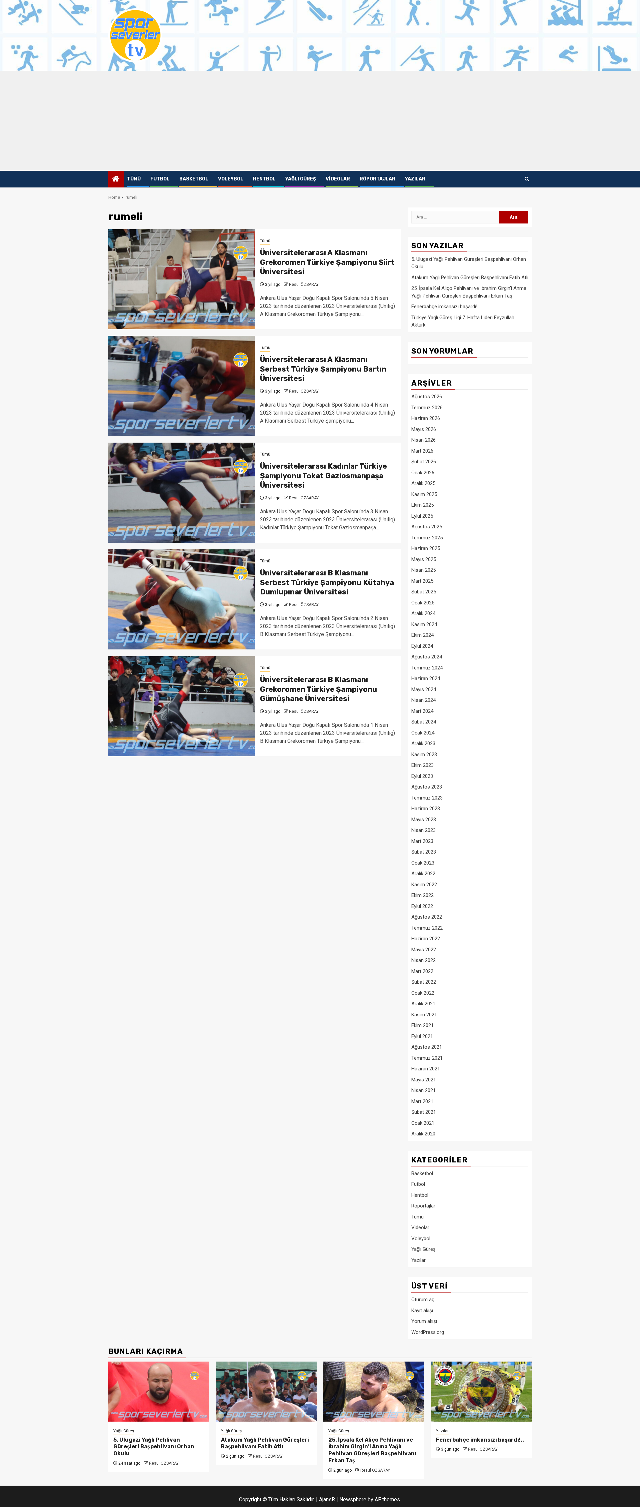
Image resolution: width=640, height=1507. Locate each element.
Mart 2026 (422, 451)
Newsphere (352, 1499)
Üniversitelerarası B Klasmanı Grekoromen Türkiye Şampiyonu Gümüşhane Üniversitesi (318, 689)
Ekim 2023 (422, 765)
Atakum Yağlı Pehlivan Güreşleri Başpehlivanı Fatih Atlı (469, 278)
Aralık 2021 (423, 1004)
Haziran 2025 (425, 548)
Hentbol (264, 179)
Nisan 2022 (423, 960)
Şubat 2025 (423, 592)
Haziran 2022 (425, 939)
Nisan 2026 (423, 440)
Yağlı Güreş (300, 179)
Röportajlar (377, 179)
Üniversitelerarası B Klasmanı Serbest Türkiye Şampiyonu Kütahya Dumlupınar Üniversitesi (327, 582)
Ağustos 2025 (426, 527)
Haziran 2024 (425, 678)
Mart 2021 (422, 1101)
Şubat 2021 (423, 1112)
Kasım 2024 (424, 624)
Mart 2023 (422, 841)
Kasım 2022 (424, 885)
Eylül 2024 (422, 646)
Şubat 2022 (423, 982)
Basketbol (193, 179)
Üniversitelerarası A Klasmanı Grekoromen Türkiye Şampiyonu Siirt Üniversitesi (327, 262)
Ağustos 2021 (426, 1047)
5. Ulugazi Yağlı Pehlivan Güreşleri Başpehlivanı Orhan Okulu (153, 1447)
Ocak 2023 (422, 863)
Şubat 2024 (423, 722)
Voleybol (230, 179)
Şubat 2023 (423, 852)
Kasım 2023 (424, 754)
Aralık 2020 (423, 1134)
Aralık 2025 (423, 483)
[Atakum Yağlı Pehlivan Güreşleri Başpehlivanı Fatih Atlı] (266, 1392)
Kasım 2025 (424, 494)
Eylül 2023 (422, 776)
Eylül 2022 (422, 906)
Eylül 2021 (422, 1036)
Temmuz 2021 (427, 1058)
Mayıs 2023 (423, 820)
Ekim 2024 (422, 635)
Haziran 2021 (425, 1069)
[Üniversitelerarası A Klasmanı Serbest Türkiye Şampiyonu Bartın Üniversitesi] (181, 386)
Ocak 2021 (422, 1123)
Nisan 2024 (423, 700)
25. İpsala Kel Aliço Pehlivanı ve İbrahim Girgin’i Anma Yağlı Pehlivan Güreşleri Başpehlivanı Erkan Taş (372, 1450)
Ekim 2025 (422, 505)
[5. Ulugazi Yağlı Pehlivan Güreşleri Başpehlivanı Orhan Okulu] (158, 1392)
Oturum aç (422, 1300)
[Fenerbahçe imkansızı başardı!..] (481, 1392)
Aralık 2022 (423, 874)
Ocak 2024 (422, 733)
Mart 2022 (422, 971)
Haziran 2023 (425, 809)
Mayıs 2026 (423, 429)
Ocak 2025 (422, 603)
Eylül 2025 (422, 516)
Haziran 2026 (425, 418)
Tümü (134, 179)
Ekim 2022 (422, 895)
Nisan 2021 (423, 1090)
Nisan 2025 (423, 570)
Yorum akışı (424, 1321)
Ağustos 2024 (426, 657)
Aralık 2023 (423, 743)
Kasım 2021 (424, 1015)
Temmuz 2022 (427, 928)
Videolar (338, 179)
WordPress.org (427, 1332)
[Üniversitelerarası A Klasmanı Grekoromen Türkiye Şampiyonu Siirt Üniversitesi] (181, 279)
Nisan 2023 (423, 830)
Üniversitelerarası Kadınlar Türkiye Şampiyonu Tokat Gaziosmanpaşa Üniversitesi (323, 476)
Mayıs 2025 (423, 559)
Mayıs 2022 (423, 950)
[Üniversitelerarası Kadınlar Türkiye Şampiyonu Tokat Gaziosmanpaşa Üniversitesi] (181, 493)
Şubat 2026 (423, 462)
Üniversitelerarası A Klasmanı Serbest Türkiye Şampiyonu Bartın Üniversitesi (323, 369)
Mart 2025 (422, 581)
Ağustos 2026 (426, 397)
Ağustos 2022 (426, 917)
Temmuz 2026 (427, 408)
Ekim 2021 (422, 1025)
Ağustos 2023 (426, 787)
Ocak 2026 (422, 473)
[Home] (116, 179)
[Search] (527, 179)
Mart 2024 (422, 711)
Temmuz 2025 (427, 538)
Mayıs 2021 (423, 1080)
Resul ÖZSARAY (304, 284)
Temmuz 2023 (427, 798)
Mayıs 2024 (423, 689)
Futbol (160, 179)
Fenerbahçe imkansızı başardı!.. (445, 307)
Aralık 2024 (423, 613)
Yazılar (415, 179)
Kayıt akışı (422, 1311)
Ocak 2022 (422, 993)
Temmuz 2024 (427, 668)
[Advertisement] (320, 120)
